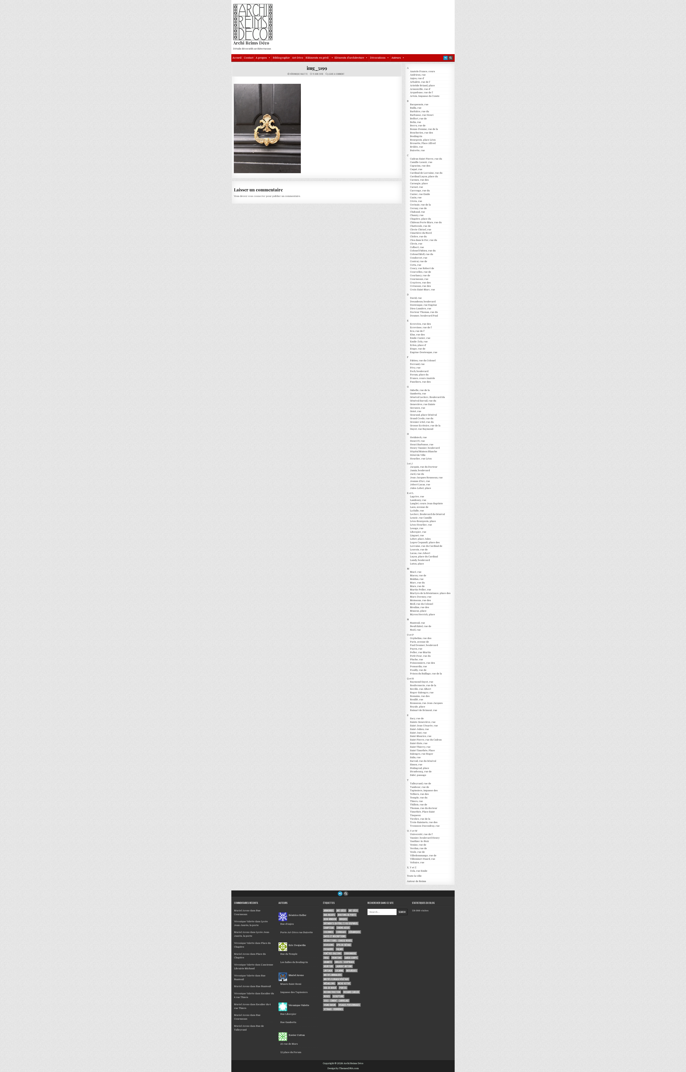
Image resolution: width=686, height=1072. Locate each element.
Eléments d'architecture (349, 57)
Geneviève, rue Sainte (422, 404)
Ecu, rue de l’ (417, 331)
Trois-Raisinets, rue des (424, 822)
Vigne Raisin (329, 1005)
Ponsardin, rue (418, 666)
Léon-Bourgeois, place (423, 521)
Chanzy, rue (417, 215)
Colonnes (328, 932)
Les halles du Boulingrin (294, 962)
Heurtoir (328, 966)
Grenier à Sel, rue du (422, 422)
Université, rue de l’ (421, 834)
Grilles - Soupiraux (344, 962)
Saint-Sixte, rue (418, 743)
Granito (328, 962)
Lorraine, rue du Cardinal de (426, 546)
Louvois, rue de (419, 549)
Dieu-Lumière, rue (420, 308)
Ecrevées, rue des (420, 324)
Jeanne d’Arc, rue (420, 481)
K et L (410, 493)
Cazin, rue (416, 197)
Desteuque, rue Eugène (423, 305)
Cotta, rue (415, 265)
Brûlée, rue (416, 146)
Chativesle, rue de (420, 226)
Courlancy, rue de (420, 275)
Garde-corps (351, 957)
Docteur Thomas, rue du (424, 312)
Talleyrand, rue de (420, 783)
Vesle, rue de (417, 852)
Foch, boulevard (419, 371)
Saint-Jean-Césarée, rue (424, 725)
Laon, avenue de (419, 507)
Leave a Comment (336, 74)
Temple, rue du (418, 797)
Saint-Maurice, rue (420, 736)
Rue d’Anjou (287, 924)
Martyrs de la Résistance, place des (430, 593)
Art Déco (353, 910)
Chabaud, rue (417, 212)
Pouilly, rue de (418, 670)
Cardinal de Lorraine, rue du (426, 173)
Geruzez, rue (417, 408)
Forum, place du (419, 374)
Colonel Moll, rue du (421, 254)
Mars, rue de (417, 586)
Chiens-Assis (343, 927)
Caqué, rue (416, 169)
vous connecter (256, 196)
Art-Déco (297, 57)
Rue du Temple (288, 954)
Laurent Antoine (344, 966)
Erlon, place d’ (418, 345)
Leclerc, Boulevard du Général (427, 514)
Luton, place (417, 563)
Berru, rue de (418, 125)
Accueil (237, 57)
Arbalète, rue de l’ (420, 82)
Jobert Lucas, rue (420, 484)
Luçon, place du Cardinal (424, 556)
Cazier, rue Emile (420, 194)
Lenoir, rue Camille (421, 517)
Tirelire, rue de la (420, 819)
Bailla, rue (415, 108)
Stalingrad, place (419, 768)
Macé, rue (415, 572)
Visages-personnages (349, 1005)
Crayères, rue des (420, 282)
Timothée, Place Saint (422, 811)
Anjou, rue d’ (417, 78)
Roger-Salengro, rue (422, 692)
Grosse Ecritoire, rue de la (425, 425)
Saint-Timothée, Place (422, 750)
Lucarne (339, 970)
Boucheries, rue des (421, 132)
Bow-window (330, 919)
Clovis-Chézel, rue (420, 229)
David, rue (416, 298)
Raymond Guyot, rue (421, 681)
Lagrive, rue (417, 496)
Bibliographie (281, 57)
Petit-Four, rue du (420, 656)
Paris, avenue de (419, 641)
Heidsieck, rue (418, 437)
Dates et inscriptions (335, 936)
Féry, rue (415, 367)
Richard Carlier (351, 992)
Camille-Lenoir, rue (421, 162)
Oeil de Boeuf (330, 987)
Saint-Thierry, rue (420, 747)
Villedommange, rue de (423, 855)
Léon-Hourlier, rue (421, 524)
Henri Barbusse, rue (421, 444)
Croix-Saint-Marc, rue (422, 289)
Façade (339, 949)
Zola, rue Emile (418, 871)
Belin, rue (415, 122)
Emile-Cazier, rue (420, 338)
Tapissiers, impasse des (424, 790)
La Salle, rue (417, 510)
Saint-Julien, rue (419, 729)
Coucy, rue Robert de (422, 268)
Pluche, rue (416, 659)
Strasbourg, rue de (421, 771)
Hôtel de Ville (418, 455)
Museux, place (418, 611)
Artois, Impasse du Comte (424, 96)
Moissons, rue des (420, 600)
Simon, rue (416, 764)
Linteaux (328, 970)
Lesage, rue (416, 528)
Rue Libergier (288, 1014)
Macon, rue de (418, 575)
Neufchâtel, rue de (420, 626)
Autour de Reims (416, 881)
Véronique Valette (299, 74)
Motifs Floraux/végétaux (336, 979)
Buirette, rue (417, 150)
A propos (261, 57)
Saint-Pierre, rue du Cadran (426, 739)
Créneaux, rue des (420, 286)
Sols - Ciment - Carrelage (336, 1000)
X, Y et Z (411, 867)
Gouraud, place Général (423, 415)
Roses (327, 996)
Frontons (337, 957)
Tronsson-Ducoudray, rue (425, 826)
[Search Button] (450, 58)
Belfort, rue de (418, 118)
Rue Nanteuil (263, 986)
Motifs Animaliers (333, 975)
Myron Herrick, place (422, 614)
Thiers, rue (416, 801)
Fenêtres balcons (332, 953)
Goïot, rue (415, 411)
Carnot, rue (416, 187)
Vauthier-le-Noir (419, 841)
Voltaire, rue (417, 862)
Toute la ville (414, 876)
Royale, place (417, 706)
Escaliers (328, 949)
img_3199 (317, 68)
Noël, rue (415, 629)
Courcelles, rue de (420, 272)
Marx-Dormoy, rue (420, 596)
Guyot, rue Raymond (421, 429)
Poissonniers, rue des (422, 663)
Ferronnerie (350, 953)
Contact (248, 57)
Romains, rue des (420, 696)
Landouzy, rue (418, 500)
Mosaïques (351, 970)
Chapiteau (329, 927)
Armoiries (329, 910)
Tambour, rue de (419, 787)
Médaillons (329, 983)
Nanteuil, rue (417, 623)
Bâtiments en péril (317, 57)
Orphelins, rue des (420, 638)
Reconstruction (332, 992)
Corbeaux (341, 932)
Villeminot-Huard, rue (422, 859)
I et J (410, 463)
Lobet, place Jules (420, 539)
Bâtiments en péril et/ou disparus (341, 923)
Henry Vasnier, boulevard (425, 448)
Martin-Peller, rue (420, 589)
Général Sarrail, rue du (423, 400)
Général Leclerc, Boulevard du (427, 397)
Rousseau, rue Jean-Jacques (426, 703)
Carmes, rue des (419, 180)
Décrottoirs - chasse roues (338, 940)
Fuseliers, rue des (420, 381)
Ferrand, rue (417, 364)
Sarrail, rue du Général (423, 761)
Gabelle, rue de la (420, 390)
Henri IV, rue (417, 441)
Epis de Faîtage (344, 945)
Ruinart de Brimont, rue (423, 710)
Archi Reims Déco (251, 43)
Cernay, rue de (418, 208)
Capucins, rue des (420, 165)
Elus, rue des (417, 334)
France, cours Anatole (422, 378)
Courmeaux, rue (419, 279)
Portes (343, 987)
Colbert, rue (417, 247)
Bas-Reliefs (329, 915)
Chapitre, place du (420, 218)
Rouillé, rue (416, 699)
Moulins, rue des (419, 607)
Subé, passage (418, 775)
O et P (410, 634)
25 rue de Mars (289, 1044)
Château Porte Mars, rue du (426, 222)
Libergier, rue (418, 532)
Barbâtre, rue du (419, 111)
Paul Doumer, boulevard (424, 645)
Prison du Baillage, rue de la (426, 673)
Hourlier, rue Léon (421, 458)
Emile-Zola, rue (419, 341)
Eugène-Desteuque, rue (423, 352)
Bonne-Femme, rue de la (424, 129)
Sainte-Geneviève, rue (423, 722)
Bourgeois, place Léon (423, 139)
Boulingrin (416, 136)
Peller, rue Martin (420, 652)
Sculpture (338, 996)
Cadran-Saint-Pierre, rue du (426, 158)
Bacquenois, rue (419, 104)
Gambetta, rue (418, 393)
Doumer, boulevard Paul (424, 315)
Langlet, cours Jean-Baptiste (426, 503)
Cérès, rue (416, 201)
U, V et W (412, 831)
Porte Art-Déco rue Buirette (296, 932)
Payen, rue (416, 648)
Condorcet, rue (418, 257)
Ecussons (329, 945)
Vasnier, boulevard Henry (425, 837)
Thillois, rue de (418, 804)
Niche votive (344, 983)
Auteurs (396, 57)
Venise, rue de (418, 844)
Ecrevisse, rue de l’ (421, 327)
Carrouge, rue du (420, 190)
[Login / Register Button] (445, 58)
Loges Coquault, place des (425, 542)
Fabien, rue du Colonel (423, 360)
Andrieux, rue (418, 74)
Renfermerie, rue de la (423, 685)
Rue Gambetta (288, 1022)
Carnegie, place (419, 183)
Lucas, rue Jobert (420, 553)
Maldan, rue (417, 579)
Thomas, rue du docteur (423, 808)
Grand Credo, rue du (421, 418)
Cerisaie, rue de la (420, 204)
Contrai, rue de (418, 261)
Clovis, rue (416, 243)
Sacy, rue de (417, 718)
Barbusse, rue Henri (421, 115)
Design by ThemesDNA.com (343, 1068)
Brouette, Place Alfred (423, 143)
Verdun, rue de (418, 848)
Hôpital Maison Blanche (423, 451)
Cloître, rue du (418, 236)
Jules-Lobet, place (420, 488)
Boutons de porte (347, 915)
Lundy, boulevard (420, 560)
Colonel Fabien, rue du (423, 250)
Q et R (410, 678)
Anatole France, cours (422, 71)
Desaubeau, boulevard (423, 301)
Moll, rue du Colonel (421, 604)
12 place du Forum (290, 1052)
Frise (326, 957)
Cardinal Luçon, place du (424, 176)
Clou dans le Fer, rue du (423, 240)
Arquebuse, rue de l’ (421, 92)
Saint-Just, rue (418, 732)
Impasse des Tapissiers (294, 992)
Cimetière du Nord (421, 233)
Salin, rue (415, 757)
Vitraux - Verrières (333, 1009)
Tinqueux (415, 815)
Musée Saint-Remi (290, 984)
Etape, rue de (417, 348)
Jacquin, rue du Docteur (424, 467)
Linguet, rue (417, 535)
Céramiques (354, 932)
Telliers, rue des (419, 794)
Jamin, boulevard (420, 470)
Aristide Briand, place (422, 85)
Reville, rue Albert (420, 689)
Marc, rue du (417, 582)
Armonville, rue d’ (420, 89)
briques (343, 919)
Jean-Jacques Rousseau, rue (426, 477)
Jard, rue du (417, 474)
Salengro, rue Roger (421, 753)
